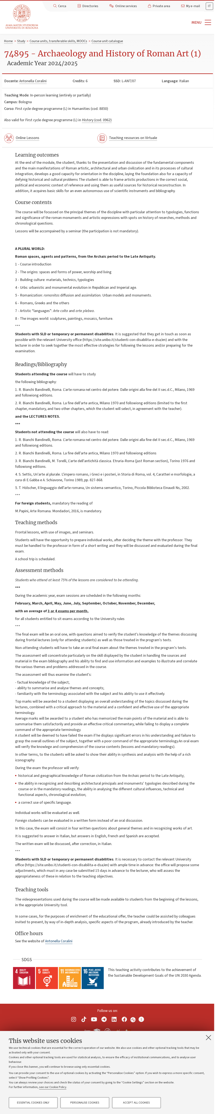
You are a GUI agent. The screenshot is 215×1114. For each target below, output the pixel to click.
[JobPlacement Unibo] (118, 1030)
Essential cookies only (33, 1103)
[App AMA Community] (128, 1030)
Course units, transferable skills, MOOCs (58, 41)
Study (21, 41)
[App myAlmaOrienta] (107, 1030)
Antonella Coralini (33, 81)
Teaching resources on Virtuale (133, 137)
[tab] (209, 6)
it (209, 6)
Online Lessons (27, 137)
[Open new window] (74, 1019)
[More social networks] (141, 1019)
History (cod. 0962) (97, 120)
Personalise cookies (84, 1103)
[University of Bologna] (22, 17)
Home (8, 41)
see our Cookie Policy (52, 1087)
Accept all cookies (136, 1103)
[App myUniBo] (97, 1030)
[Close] (208, 1037)
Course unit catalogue (107, 41)
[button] (127, 22)
